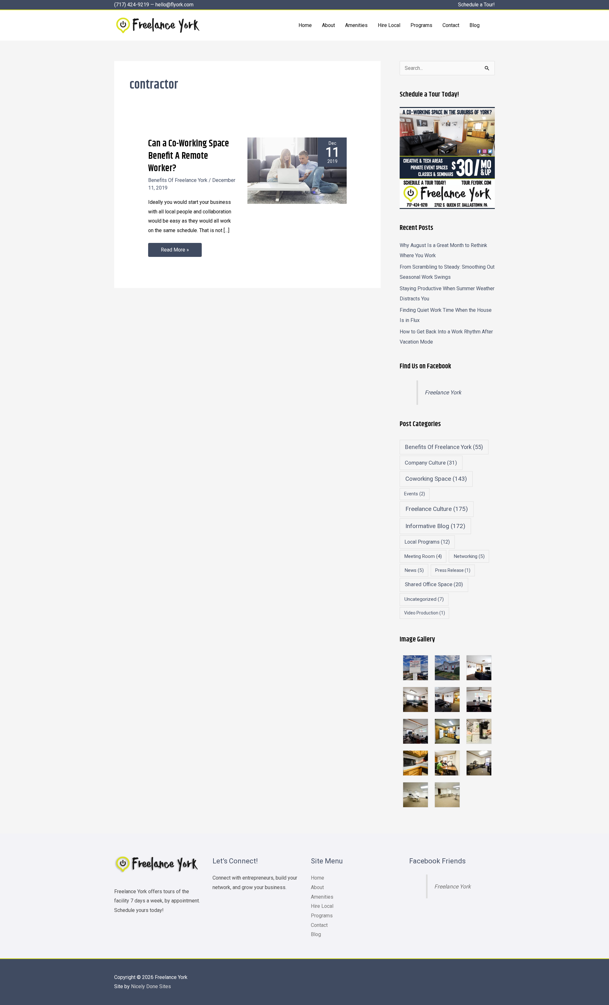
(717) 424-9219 (131, 5)
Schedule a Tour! (476, 5)
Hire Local (322, 906)
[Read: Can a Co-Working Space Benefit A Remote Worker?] (297, 170)
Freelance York (443, 392)
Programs (322, 916)
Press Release (452, 570)
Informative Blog (435, 526)
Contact (319, 925)
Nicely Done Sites (151, 986)
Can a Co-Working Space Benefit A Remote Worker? (188, 156)
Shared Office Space (434, 584)
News (414, 570)
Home (317, 878)
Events (414, 494)
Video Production (424, 612)
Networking (469, 556)
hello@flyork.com (174, 5)
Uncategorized (424, 599)
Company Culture (431, 462)
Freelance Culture (436, 509)
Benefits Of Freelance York (177, 180)
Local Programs (427, 542)
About (317, 887)
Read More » (174, 248)
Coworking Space (436, 478)
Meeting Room (423, 556)
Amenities (322, 897)
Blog (316, 934)
